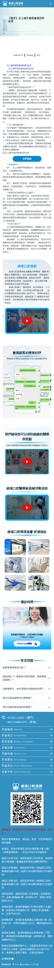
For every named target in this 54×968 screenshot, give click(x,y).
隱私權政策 (6, 964)
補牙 (38, 55)
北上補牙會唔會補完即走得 (19, 65)
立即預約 (27, 159)
